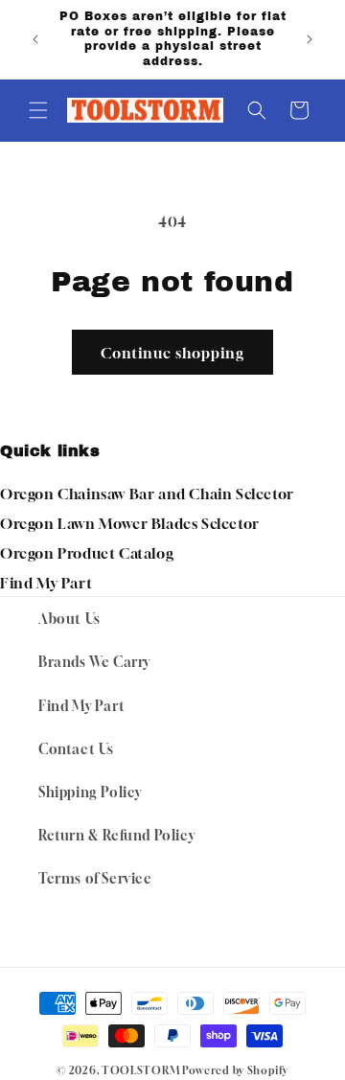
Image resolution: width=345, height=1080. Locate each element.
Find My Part (46, 582)
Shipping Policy (90, 792)
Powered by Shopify (235, 1070)
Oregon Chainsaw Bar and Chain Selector (147, 493)
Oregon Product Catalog (86, 553)
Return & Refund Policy (116, 835)
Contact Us (76, 749)
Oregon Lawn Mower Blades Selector (130, 523)
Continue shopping (172, 352)
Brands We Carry (94, 662)
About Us (69, 618)
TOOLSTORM (140, 1070)
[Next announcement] (309, 39)
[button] (38, 110)
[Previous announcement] (35, 39)
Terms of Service (95, 878)
